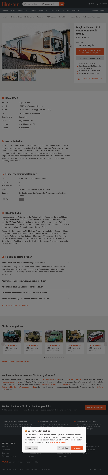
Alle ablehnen (64, 448)
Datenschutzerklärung (57, 442)
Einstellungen (31, 448)
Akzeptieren (77, 448)
